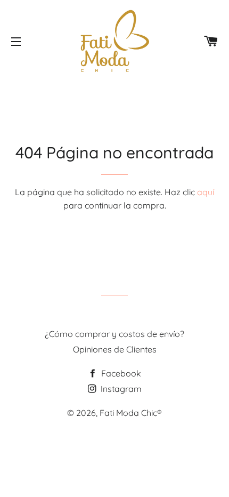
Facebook (120, 373)
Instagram (120, 388)
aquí (205, 192)
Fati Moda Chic (128, 412)
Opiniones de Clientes (115, 349)
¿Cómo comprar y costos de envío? (114, 333)
